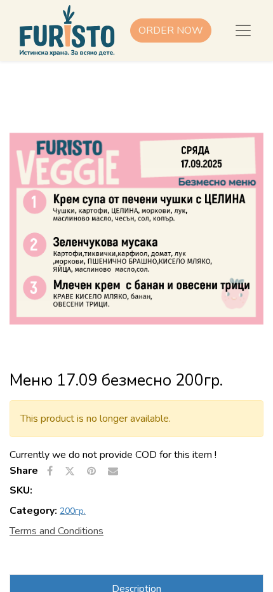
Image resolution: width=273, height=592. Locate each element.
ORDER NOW (170, 30)
